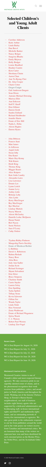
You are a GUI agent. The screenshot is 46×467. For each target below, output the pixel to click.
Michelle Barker (16, 51)
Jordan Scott (14, 265)
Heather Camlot (15, 67)
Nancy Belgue (15, 53)
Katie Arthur (14, 42)
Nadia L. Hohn (15, 123)
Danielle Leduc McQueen (20, 217)
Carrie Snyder (14, 282)
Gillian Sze (13, 299)
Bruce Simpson (15, 276)
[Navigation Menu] (40, 6)
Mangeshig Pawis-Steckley (20, 243)
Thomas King (14, 166)
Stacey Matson (15, 211)
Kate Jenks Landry (17, 175)
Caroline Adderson (17, 39)
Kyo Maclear (14, 205)
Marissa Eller (14, 98)
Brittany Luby (14, 194)
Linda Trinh (14, 304)
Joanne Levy (14, 189)
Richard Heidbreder (17, 115)
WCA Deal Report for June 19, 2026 (20, 360)
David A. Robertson (17, 251)
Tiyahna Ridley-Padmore (19, 240)
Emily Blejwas (15, 59)
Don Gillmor (14, 107)
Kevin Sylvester (15, 296)
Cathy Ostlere (14, 231)
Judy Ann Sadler (16, 262)
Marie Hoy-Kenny (16, 158)
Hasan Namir (14, 219)
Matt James (13, 144)
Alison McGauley (16, 214)
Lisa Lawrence (15, 180)
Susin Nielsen (14, 225)
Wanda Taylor (14, 302)
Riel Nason (13, 222)
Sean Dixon (14, 93)
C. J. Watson (14, 318)
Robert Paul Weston (17, 321)
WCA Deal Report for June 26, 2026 (20, 356)
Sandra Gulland (15, 112)
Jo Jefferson (14, 147)
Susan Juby (13, 152)
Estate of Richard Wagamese (21, 313)
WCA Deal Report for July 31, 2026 (19, 349)
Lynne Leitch (14, 186)
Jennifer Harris (15, 118)
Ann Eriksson (14, 101)
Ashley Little (14, 191)
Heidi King (13, 163)
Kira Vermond (15, 307)
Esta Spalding (14, 288)
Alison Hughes (15, 126)
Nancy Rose (14, 257)
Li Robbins (13, 248)
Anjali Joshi (14, 149)
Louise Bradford (16, 65)
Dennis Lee (13, 183)
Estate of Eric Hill (16, 121)
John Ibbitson (14, 138)
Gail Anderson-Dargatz (19, 90)
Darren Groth (14, 109)
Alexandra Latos (16, 177)
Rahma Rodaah (15, 254)
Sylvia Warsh (14, 316)
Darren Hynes (15, 129)
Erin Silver (13, 273)
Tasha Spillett (14, 290)
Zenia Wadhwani (16, 310)
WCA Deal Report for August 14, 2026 (21, 345)
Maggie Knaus (15, 169)
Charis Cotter (14, 84)
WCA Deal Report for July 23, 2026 (19, 352)
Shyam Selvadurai (16, 271)
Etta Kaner (13, 155)
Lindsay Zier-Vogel (17, 324)
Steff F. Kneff (14, 104)
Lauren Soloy (14, 285)
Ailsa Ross (13, 259)
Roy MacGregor (15, 203)
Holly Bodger (14, 62)
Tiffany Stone (14, 293)
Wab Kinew (14, 161)
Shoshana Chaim (16, 73)
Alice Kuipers (15, 172)
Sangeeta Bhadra (16, 56)
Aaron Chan (14, 76)
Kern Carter (14, 70)
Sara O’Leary (14, 228)
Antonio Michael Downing (20, 95)
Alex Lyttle (13, 197)
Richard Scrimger (16, 268)
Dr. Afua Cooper (16, 81)
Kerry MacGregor (16, 200)
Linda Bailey (14, 45)
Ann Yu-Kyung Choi (17, 79)
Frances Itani (14, 141)
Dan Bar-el (13, 48)
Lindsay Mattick (16, 208)
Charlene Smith (15, 279)
